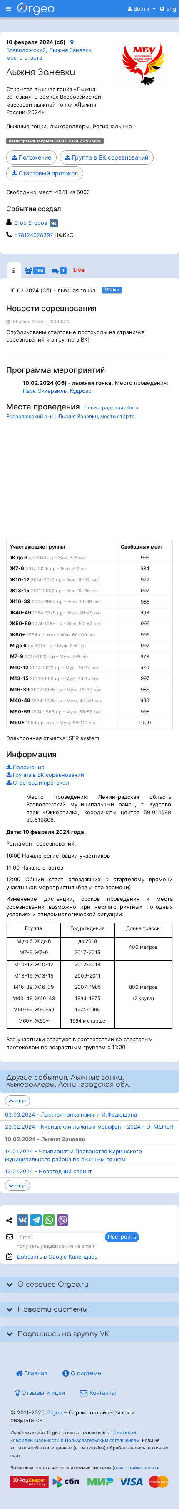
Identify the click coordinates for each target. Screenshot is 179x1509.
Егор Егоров (30, 222)
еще (20, 1100)
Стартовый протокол (47, 173)
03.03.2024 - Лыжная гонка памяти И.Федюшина (71, 1114)
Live (79, 270)
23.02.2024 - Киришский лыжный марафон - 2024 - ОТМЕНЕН (89, 1126)
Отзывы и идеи (42, 1392)
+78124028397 (33, 235)
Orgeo (54, 1412)
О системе (85, 1373)
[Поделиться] (22, 1220)
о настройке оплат (135, 1468)
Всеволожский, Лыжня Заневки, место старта (49, 54)
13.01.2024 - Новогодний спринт (48, 1171)
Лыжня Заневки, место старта (96, 416)
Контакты (102, 1392)
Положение (34, 157)
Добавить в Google (57, 1256)
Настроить (122, 1236)
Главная (34, 1373)
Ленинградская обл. (109, 407)
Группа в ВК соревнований (109, 157)
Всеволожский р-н (29, 416)
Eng (170, 8)
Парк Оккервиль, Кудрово (57, 390)
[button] (142, 9)
